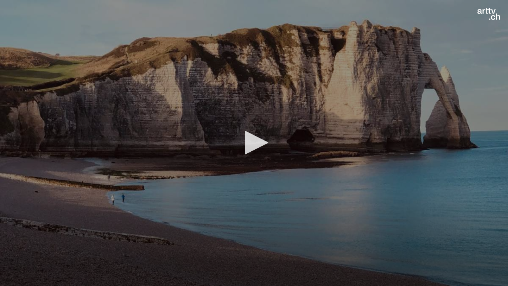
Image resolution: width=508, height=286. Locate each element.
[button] (254, 142)
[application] (254, 143)
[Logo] (488, 14)
